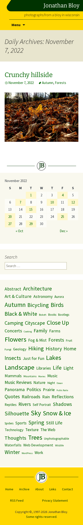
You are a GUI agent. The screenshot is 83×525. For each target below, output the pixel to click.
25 (62, 216)
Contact (67, 489)
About (39, 489)
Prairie (49, 389)
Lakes (53, 358)
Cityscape (35, 323)
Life (57, 367)
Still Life (54, 423)
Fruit (69, 340)
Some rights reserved (41, 517)
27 (10, 224)
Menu (16, 24)
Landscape (19, 367)
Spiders (9, 423)
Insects (13, 358)
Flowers (15, 339)
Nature (39, 382)
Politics (34, 389)
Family (40, 330)
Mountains (30, 376)
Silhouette (17, 413)
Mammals (13, 375)
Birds (57, 305)
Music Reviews (18, 382)
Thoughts (15, 438)
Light (68, 368)
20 (10, 216)
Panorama (15, 389)
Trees (35, 437)
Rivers (24, 404)
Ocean (60, 383)
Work (39, 452)
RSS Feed (17, 500)
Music (52, 375)
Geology (20, 349)
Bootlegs (63, 315)
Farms (54, 331)
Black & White (21, 313)
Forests (60, 82)
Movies (41, 376)
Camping (14, 323)
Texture (32, 429)
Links (52, 489)
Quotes (12, 396)
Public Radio (62, 390)
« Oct (19, 231)
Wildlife (59, 445)
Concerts (13, 331)
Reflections (63, 396)
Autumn (47, 82)
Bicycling (38, 305)
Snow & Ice (57, 413)
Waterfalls (13, 445)
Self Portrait (42, 404)
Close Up (58, 322)
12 (73, 202)
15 (31, 209)
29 (31, 224)
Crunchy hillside (29, 75)
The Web (47, 429)
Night (51, 383)
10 (52, 202)
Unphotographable (56, 439)
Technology (14, 429)
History (54, 348)
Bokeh (42, 314)
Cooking (28, 331)
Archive (24, 489)
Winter (12, 452)
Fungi (8, 349)
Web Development (38, 445)
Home (70, 349)
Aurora (59, 296)
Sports (21, 423)
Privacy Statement (55, 500)
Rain (46, 396)
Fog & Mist (37, 340)
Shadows (62, 404)
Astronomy (43, 296)
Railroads (31, 397)
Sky (36, 413)
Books (52, 315)
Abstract (13, 289)
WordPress (27, 453)
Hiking (36, 348)
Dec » (64, 231)
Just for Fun (33, 358)
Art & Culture (18, 296)
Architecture (37, 288)
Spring (36, 422)
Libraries (43, 368)
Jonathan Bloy (62, 5)
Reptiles (11, 404)
